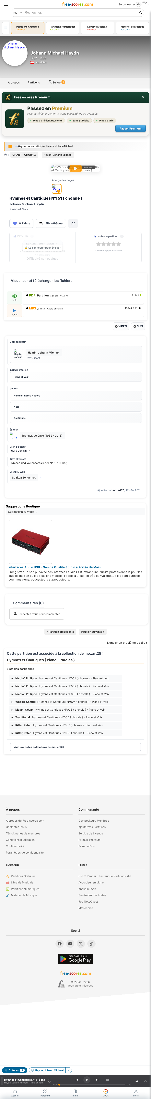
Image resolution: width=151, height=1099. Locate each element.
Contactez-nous (16, 827)
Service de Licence (90, 833)
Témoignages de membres (23, 833)
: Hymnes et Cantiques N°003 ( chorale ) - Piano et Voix (60, 694)
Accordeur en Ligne (91, 882)
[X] (81, 944)
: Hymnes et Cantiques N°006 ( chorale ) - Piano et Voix (57, 717)
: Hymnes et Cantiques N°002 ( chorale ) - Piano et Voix (60, 686)
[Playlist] (145, 1081)
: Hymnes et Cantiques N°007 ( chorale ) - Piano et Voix (57, 725)
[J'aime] (49, 1081)
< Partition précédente (60, 631)
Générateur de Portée (92, 895)
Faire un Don (86, 846)
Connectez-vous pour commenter (38, 614)
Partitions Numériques (25, 889)
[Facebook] (59, 944)
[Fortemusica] (61, 984)
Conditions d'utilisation (20, 839)
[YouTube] (70, 944)
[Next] (97, 1080)
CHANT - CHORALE (24, 154)
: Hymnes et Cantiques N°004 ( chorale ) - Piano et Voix (60, 701)
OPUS (106, 1095)
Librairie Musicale (22, 882)
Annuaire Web (87, 889)
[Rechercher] (140, 13)
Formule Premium (89, 839)
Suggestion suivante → (23, 511)
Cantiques (20, 418)
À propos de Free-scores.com (25, 820)
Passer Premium (131, 128)
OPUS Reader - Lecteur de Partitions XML (105, 876)
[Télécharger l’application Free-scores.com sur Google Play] (75, 959)
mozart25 (118, 490)
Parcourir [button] (45, 1095)
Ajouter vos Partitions (92, 827)
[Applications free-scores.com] (5, 28)
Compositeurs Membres (93, 820)
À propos (14, 82)
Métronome (85, 908)
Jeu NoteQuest (88, 901)
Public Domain (20, 450)
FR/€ (145, 2)
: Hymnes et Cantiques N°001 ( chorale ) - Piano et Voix (60, 678)
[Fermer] (143, 97)
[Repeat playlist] (107, 1080)
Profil (136, 1095)
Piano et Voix (21, 376)
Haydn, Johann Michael (58, 154)
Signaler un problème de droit (127, 642)
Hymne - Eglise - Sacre (27, 395)
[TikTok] (91, 944)
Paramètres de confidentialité (25, 852)
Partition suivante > (93, 631)
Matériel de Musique (24, 895)
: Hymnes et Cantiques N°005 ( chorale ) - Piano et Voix (58, 709)
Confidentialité (15, 846)
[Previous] (77, 1080)
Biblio (75, 1095)
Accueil (15, 1095)
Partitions (34, 82)
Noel (16, 406)
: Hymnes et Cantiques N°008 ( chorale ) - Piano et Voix (57, 733)
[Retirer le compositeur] (68, 1070)
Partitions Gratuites (23, 876)
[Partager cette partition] (73, 223)
